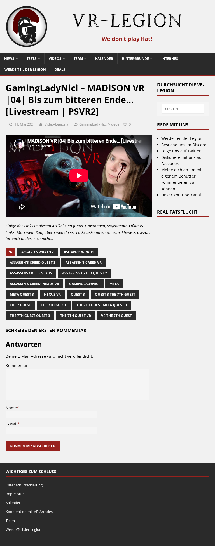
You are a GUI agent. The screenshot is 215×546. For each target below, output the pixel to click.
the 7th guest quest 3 (30, 315)
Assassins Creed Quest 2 (84, 273)
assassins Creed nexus (31, 273)
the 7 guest (20, 305)
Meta (114, 283)
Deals (60, 69)
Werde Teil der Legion (25, 69)
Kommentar (17, 365)
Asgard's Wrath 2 (37, 252)
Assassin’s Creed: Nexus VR (34, 283)
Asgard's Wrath (79, 252)
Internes (169, 58)
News (9, 58)
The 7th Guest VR (75, 315)
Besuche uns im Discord (184, 144)
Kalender (104, 58)
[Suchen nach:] (183, 109)
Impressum (15, 493)
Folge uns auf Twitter (181, 151)
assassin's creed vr (84, 262)
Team (78, 58)
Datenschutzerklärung (24, 485)
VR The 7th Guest (116, 315)
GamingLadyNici (92, 124)
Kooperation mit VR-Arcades (29, 511)
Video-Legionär (57, 124)
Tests (31, 58)
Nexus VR (52, 294)
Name (11, 407)
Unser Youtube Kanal (181, 194)
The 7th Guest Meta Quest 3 (101, 305)
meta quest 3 (22, 294)
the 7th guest (53, 305)
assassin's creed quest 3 (32, 262)
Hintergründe (135, 58)
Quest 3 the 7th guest (115, 294)
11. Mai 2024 (24, 124)
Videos (55, 58)
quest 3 (78, 294)
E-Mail (11, 424)
